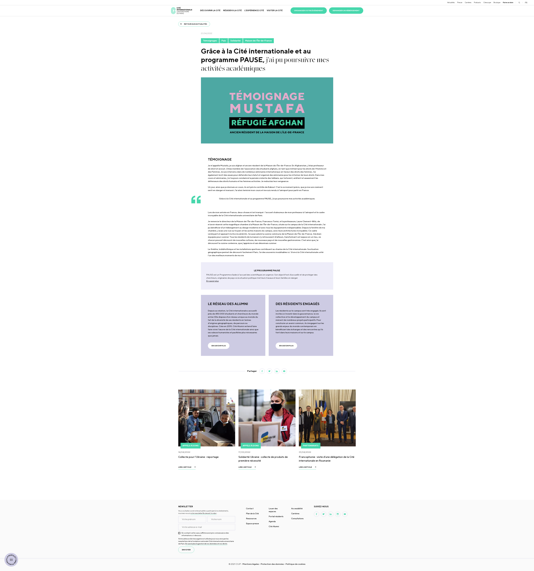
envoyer (186, 550)
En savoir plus (212, 281)
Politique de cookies (295, 564)
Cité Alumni (274, 526)
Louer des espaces (273, 510)
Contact (250, 508)
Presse (459, 2)
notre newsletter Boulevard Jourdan (204, 513)
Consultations (297, 518)
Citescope (487, 2)
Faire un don (508, 2)
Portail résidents (276, 516)
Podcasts (477, 2)
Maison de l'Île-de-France (258, 40)
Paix (224, 40)
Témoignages (210, 40)
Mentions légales (251, 564)
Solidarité (235, 40)
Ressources (251, 518)
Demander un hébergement (346, 10)
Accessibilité (297, 508)
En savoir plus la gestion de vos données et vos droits (206, 544)
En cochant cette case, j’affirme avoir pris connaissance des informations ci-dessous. (205, 534)
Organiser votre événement (308, 10)
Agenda (272, 521)
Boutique (497, 2)
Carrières (468, 2)
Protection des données (272, 564)
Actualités (451, 2)
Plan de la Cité (252, 513)
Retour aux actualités (195, 24)
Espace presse (252, 523)
